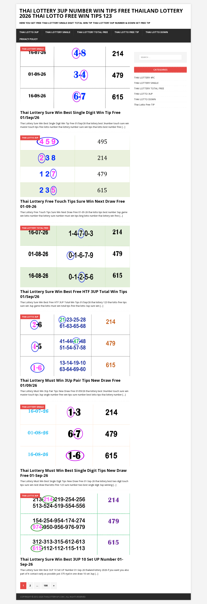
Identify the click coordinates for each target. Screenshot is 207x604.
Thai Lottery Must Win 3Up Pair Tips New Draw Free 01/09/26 (70, 383)
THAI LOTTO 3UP (29, 32)
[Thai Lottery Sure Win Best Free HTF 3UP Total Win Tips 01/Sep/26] (75, 256)
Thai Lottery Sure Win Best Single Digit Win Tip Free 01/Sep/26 (70, 115)
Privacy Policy (29, 39)
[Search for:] (160, 57)
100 (46, 585)
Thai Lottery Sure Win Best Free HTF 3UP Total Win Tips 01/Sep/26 (73, 294)
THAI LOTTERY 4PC (144, 77)
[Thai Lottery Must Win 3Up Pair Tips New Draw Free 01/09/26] (75, 345)
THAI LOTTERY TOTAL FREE (92, 32)
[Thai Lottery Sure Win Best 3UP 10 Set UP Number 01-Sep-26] (75, 524)
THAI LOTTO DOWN (157, 32)
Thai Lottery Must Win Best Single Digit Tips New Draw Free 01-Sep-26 (73, 473)
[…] (123, 126)
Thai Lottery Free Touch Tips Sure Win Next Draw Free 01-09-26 (72, 203)
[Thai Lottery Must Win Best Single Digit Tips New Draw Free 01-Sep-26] (75, 435)
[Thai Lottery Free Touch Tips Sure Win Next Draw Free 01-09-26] (75, 166)
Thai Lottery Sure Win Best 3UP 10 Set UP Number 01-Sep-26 (71, 561)
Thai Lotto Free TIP (126, 32)
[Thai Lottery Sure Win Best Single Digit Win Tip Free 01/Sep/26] (75, 77)
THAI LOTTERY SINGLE (57, 32)
